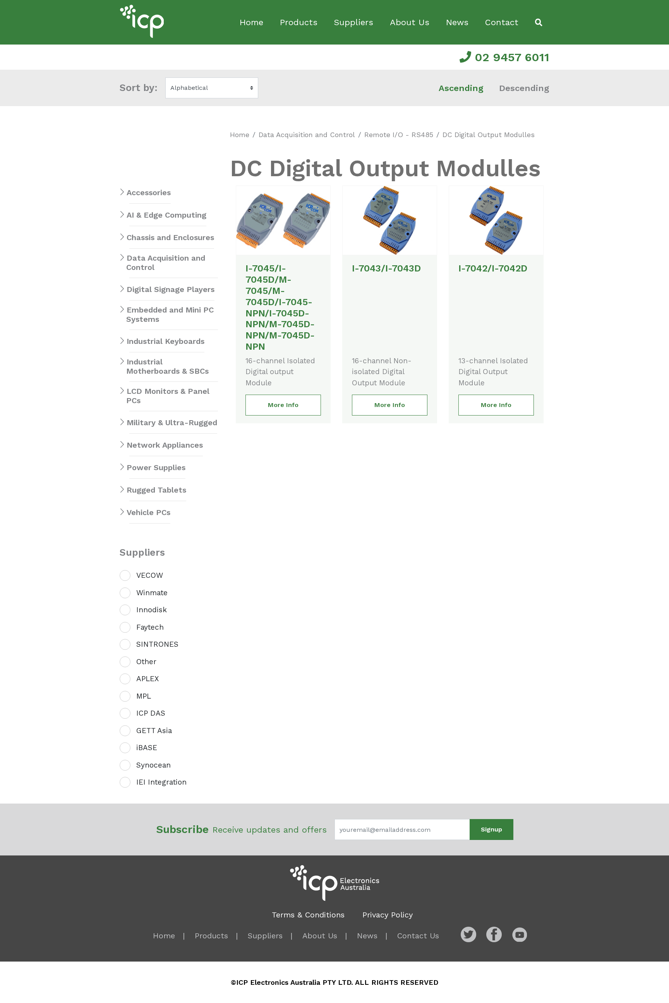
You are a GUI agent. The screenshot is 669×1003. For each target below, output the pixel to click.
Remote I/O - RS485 (398, 135)
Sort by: (139, 87)
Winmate (152, 592)
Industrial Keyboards (165, 341)
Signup (491, 829)
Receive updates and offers (241, 829)
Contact (501, 22)
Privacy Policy (387, 914)
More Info (283, 405)
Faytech (150, 627)
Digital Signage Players (170, 289)
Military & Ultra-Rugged (172, 422)
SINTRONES (157, 644)
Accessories (149, 192)
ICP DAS (150, 713)
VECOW (149, 575)
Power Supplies (156, 467)
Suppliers (353, 22)
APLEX (147, 678)
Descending (524, 88)
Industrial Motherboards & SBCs (167, 366)
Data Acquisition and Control (307, 135)
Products (298, 22)
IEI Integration (161, 782)
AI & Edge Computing (166, 215)
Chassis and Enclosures (170, 237)
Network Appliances (165, 445)
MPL (143, 696)
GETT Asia (154, 730)
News (457, 22)
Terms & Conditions (308, 914)
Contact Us (418, 935)
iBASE (146, 747)
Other (146, 661)
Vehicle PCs (148, 512)
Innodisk (151, 609)
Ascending (461, 88)
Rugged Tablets (156, 490)
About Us (409, 22)
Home (251, 22)
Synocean (153, 765)
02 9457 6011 (510, 57)
